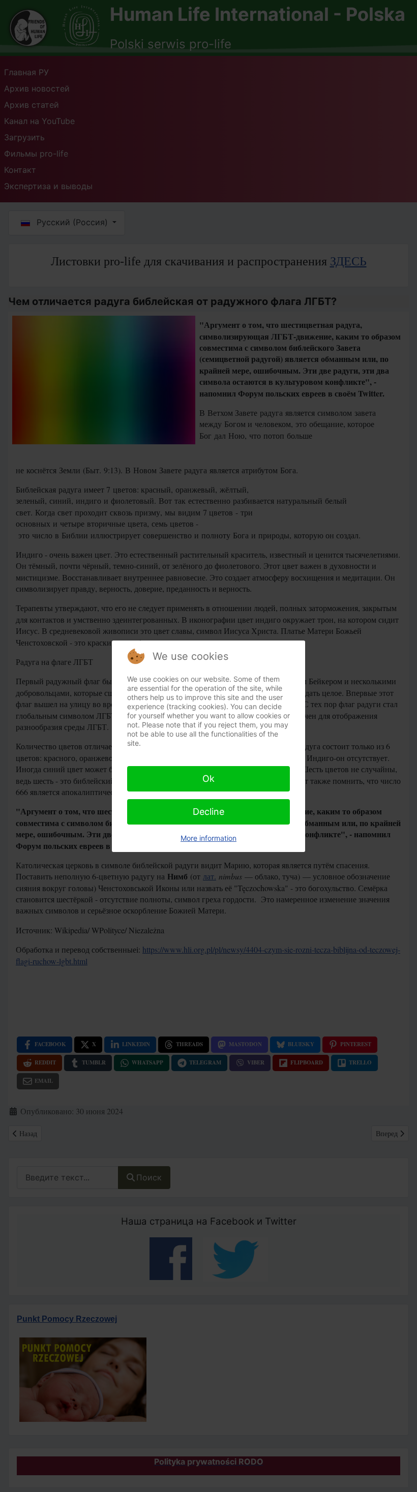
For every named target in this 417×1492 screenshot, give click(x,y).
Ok (208, 778)
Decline (208, 811)
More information (208, 838)
